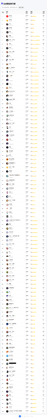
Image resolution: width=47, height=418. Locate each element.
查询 (20, 7)
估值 (22, 7)
